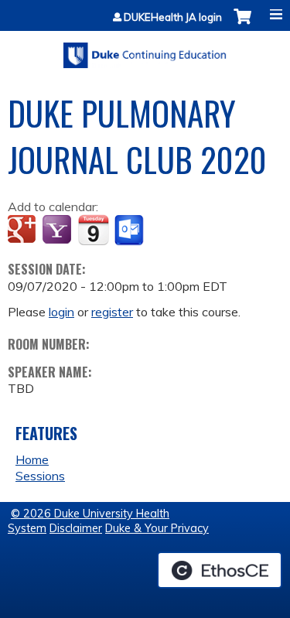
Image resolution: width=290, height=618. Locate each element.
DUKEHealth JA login (173, 17)
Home (32, 459)
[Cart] (242, 24)
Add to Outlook (130, 230)
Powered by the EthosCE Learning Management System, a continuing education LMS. (219, 570)
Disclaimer (75, 528)
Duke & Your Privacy (157, 528)
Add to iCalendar (93, 229)
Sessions (40, 475)
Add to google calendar (23, 230)
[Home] (145, 50)
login (61, 311)
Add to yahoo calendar (58, 230)
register (112, 311)
